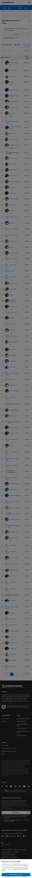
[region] (16, 868)
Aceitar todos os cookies (16, 874)
